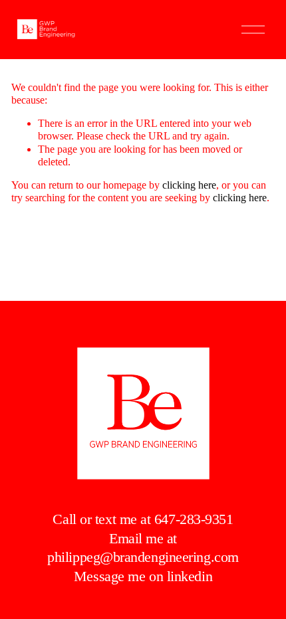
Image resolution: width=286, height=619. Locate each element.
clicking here (189, 185)
